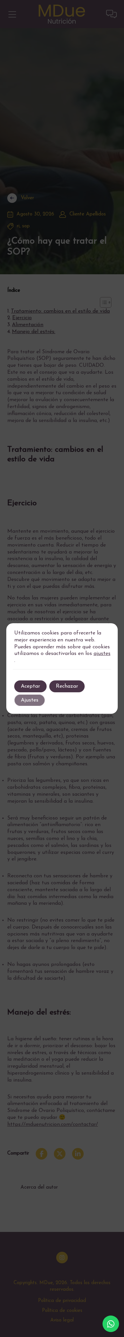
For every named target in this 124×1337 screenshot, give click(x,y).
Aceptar (30, 686)
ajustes (102, 653)
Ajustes (29, 700)
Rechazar (67, 686)
